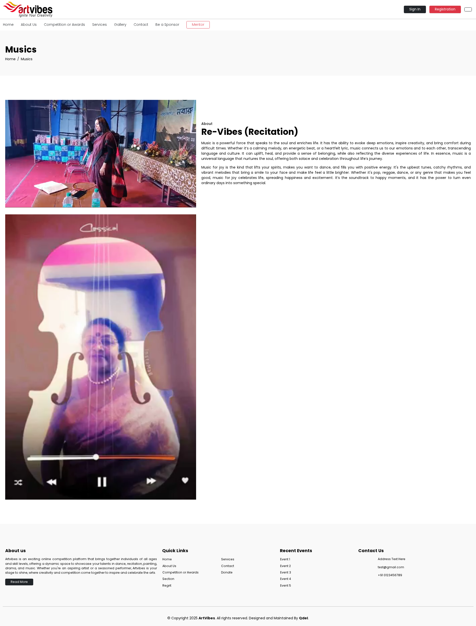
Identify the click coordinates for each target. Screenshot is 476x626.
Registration (445, 9)
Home (8, 24)
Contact (141, 24)
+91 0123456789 (390, 575)
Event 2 (285, 566)
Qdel (303, 618)
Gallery (120, 24)
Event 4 (285, 579)
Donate (227, 572)
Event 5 (285, 585)
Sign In (414, 9)
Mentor (198, 24)
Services (99, 24)
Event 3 (285, 572)
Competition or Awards (64, 24)
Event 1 (285, 559)
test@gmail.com (391, 567)
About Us (29, 24)
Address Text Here (391, 559)
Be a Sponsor (167, 24)
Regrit (166, 585)
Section (168, 579)
